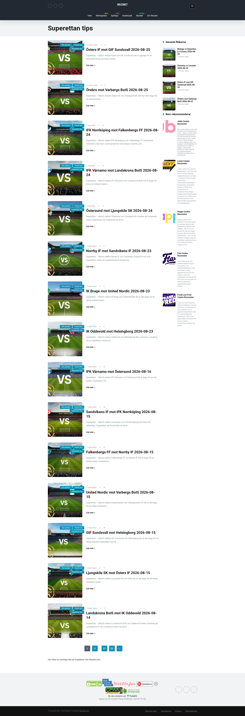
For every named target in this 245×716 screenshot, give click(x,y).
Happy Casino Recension (183, 212)
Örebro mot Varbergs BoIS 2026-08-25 (117, 90)
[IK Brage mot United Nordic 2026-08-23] (65, 298)
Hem (90, 15)
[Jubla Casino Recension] (169, 132)
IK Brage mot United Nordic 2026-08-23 (118, 291)
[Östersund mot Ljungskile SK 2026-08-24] (65, 218)
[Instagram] (55, 6)
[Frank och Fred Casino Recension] (169, 305)
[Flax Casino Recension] (169, 264)
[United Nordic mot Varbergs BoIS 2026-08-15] (65, 500)
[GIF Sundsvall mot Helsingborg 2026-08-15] (65, 540)
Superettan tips (77, 49)
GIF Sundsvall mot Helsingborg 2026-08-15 (121, 532)
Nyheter (139, 15)
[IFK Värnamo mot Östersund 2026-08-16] (65, 379)
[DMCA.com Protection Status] (94, 685)
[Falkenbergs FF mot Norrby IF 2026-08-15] (65, 459)
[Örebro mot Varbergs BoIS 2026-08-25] (65, 97)
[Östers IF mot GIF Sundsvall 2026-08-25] (65, 57)
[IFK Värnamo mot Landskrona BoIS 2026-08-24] (65, 178)
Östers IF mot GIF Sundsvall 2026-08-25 (118, 50)
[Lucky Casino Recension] (169, 172)
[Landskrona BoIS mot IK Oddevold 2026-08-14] (65, 620)
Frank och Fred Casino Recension (185, 296)
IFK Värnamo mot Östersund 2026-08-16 (118, 371)
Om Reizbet (152, 15)
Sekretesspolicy (166, 711)
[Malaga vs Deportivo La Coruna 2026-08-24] (169, 60)
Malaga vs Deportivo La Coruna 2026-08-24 (186, 51)
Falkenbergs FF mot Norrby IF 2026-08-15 (119, 452)
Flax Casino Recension (182, 254)
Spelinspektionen (191, 711)
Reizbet (122, 4)
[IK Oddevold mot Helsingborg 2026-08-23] (65, 339)
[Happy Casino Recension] (169, 222)
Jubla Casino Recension (183, 122)
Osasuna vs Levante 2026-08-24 (186, 66)
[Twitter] (50, 6)
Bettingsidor (101, 15)
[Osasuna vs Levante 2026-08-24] (169, 76)
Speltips (114, 15)
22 (112, 648)
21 (104, 648)
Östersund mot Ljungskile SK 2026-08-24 (119, 211)
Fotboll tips (78, 45)
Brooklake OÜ (84, 711)
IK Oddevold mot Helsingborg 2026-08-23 (119, 331)
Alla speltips (66, 45)
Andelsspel (127, 15)
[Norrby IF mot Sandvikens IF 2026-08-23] (65, 258)
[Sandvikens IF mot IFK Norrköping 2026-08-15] (65, 419)
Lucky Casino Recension (183, 162)
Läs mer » (90, 65)
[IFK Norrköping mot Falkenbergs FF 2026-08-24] (65, 138)
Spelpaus (178, 711)
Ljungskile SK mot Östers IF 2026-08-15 (118, 573)
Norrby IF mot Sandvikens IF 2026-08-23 (118, 251)
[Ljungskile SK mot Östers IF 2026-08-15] (65, 580)
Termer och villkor (151, 711)
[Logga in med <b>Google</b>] (192, 5)
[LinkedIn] (61, 6)
